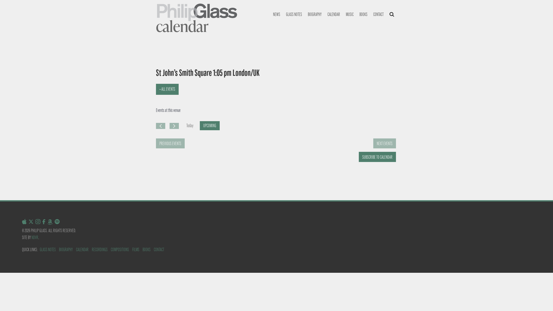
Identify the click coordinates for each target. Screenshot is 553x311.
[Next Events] (174, 126)
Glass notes (294, 14)
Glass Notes (48, 249)
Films (135, 249)
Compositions (120, 249)
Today (189, 125)
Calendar (333, 14)
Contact (378, 14)
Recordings (100, 249)
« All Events (167, 89)
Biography (315, 14)
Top (543, 301)
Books (363, 14)
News (276, 14)
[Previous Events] (160, 126)
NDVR (35, 237)
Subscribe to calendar (377, 157)
